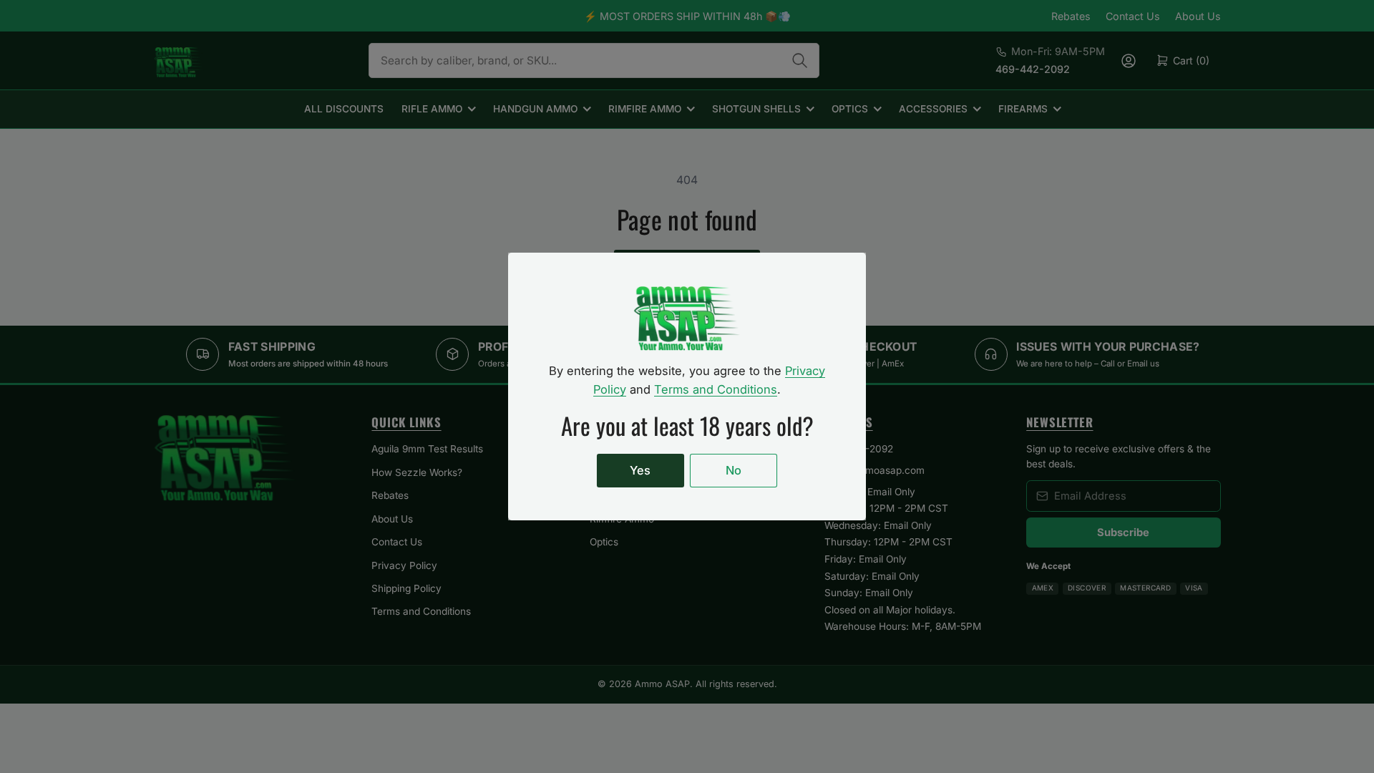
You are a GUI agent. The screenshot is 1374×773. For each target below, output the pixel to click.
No (733, 470)
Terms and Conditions (715, 389)
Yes (640, 470)
